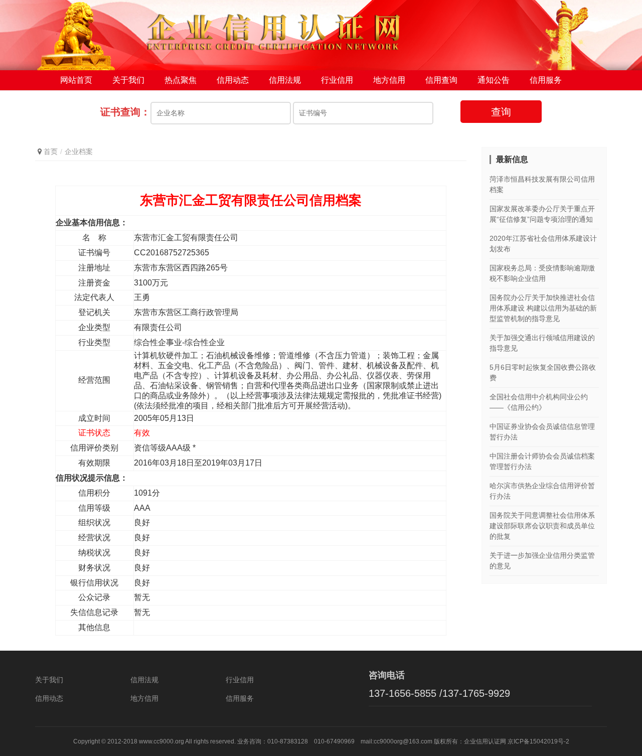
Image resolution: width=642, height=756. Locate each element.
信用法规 (285, 80)
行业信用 (337, 80)
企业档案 (79, 151)
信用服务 (546, 80)
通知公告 (493, 80)
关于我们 (128, 80)
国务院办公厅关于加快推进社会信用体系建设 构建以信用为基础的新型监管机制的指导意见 (543, 308)
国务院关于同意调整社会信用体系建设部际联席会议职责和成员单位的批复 (542, 525)
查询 (501, 111)
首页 (51, 151)
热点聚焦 (181, 80)
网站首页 (76, 80)
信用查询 (441, 80)
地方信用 (389, 80)
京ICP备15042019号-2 (538, 741)
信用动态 (233, 80)
